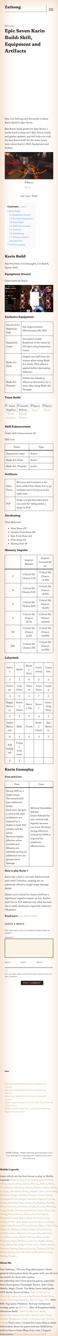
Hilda (3, 1252)
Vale (54, 1225)
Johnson (11, 1206)
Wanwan (5, 1194)
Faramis (4, 1248)
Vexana (12, 1255)
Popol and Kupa (44, 1221)
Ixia (41, 1179)
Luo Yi (35, 1213)
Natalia (23, 1194)
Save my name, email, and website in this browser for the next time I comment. (28, 975)
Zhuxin (14, 1179)
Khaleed (4, 1240)
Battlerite (23, 1299)
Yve (53, 1210)
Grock (45, 1236)
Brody (25, 1191)
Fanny (39, 1229)
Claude (10, 1210)
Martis (50, 1248)
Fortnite (24, 1307)
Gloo (47, 1210)
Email (24, 962)
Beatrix (30, 1210)
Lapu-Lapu (6, 1225)
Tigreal (50, 1198)
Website (40, 962)
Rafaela (41, 1202)
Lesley (3, 1221)
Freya (31, 1233)
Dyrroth (20, 1252)
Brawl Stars (47, 1296)
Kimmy (31, 1248)
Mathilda (12, 1202)
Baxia (9, 1244)
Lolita (38, 1233)
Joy (9, 1183)
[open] (51, 9)
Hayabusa (20, 1210)
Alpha (41, 1225)
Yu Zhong (12, 1229)
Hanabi (50, 1202)
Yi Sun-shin (14, 1221)
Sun (33, 1221)
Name (8, 962)
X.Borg (30, 1236)
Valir (2, 1244)
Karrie (22, 1248)
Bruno (3, 1202)
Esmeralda (51, 1191)
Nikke (3, 1322)
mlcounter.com (29, 1158)
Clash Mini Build (28, 1315)
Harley (18, 1213)
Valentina (19, 1187)
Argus (13, 1240)
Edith (51, 1183)
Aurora (11, 1252)
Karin (28, 187)
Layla (47, 1217)
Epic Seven (9, 26)
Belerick (47, 1233)
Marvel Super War (39, 1299)
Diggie (14, 1194)
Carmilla (5, 1236)
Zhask (32, 1206)
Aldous (27, 1213)
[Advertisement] (29, 85)
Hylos (22, 1217)
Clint (48, 1225)
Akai (38, 1236)
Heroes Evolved (8, 1299)
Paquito (34, 1191)
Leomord (32, 1240)
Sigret (35, 409)
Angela (44, 1213)
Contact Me (38, 1334)
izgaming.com (28, 1155)
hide (23, 206)
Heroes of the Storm (29, 1296)
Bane (13, 1233)
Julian (26, 1183)
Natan (46, 1187)
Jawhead (4, 1198)
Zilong (3, 1213)
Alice (41, 1191)
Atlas (29, 1217)
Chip (21, 1179)
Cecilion (4, 1233)
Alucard (4, 1217)
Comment (9, 937)
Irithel (28, 1244)
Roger (22, 1198)
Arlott (3, 1183)
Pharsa (25, 1225)
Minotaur (18, 1244)
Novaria (48, 1179)
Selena (48, 1194)
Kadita (41, 1240)
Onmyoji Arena (8, 1296)
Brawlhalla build (9, 1315)
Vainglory (44, 1292)
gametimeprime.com (43, 1153)
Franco (17, 1225)
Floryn (37, 1187)
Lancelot (31, 1198)
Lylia (35, 1244)
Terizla (3, 1255)
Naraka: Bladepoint (10, 1318)
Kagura (42, 1198)
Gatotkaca (22, 1206)
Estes (11, 1213)
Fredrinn (17, 1183)
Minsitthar (39, 1252)
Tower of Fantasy (31, 1318)
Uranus (14, 1217)
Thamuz (41, 1248)
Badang (14, 1248)
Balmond (22, 1233)
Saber (3, 1229)
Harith (22, 1236)
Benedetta (15, 1191)
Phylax (8, 1187)
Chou (41, 1194)
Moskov (22, 1240)
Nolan (34, 1179)
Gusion (39, 1210)
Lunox (14, 1236)
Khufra (14, 1198)
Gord (49, 1252)
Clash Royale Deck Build (32, 1311)
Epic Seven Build (28, 915)
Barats (33, 1225)
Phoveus (50, 1206)
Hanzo (51, 1244)
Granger (4, 1191)
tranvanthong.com (13, 1155)
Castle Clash (44, 1315)
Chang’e (32, 1194)
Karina (47, 1229)
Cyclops (23, 1229)
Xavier (43, 1183)
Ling (2, 1210)
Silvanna (37, 1217)
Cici (28, 1179)
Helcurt (41, 1206)
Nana (49, 1240)
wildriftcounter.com (43, 1155)
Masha (29, 1252)
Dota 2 (33, 1292)
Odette (42, 1244)
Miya (2, 1206)
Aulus (53, 1187)
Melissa (35, 1183)
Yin (2, 1187)
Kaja (21, 1202)
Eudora (26, 1221)
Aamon (29, 1187)
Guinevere (30, 1202)
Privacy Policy (22, 1334)
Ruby (32, 1229)
